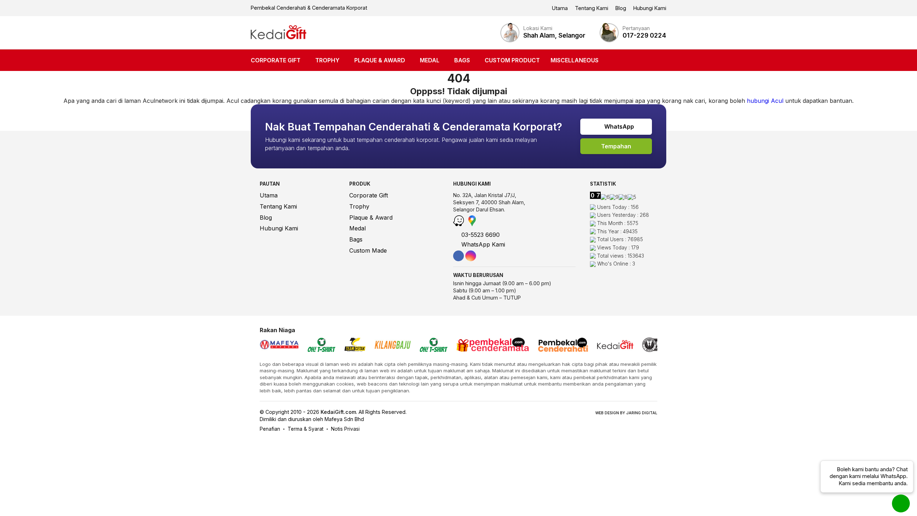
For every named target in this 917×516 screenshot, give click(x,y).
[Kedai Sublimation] (433, 346)
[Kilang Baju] (393, 346)
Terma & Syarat (305, 429)
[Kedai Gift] (279, 32)
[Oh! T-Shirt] (321, 346)
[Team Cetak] (355, 346)
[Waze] (459, 224)
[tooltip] (458, 255)
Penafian (270, 429)
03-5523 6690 (480, 234)
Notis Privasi (345, 429)
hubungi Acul (765, 100)
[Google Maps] (472, 224)
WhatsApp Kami (482, 244)
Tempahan (616, 146)
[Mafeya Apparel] (279, 346)
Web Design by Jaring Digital (626, 413)
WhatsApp (618, 126)
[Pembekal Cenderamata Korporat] (492, 346)
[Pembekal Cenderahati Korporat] (563, 346)
